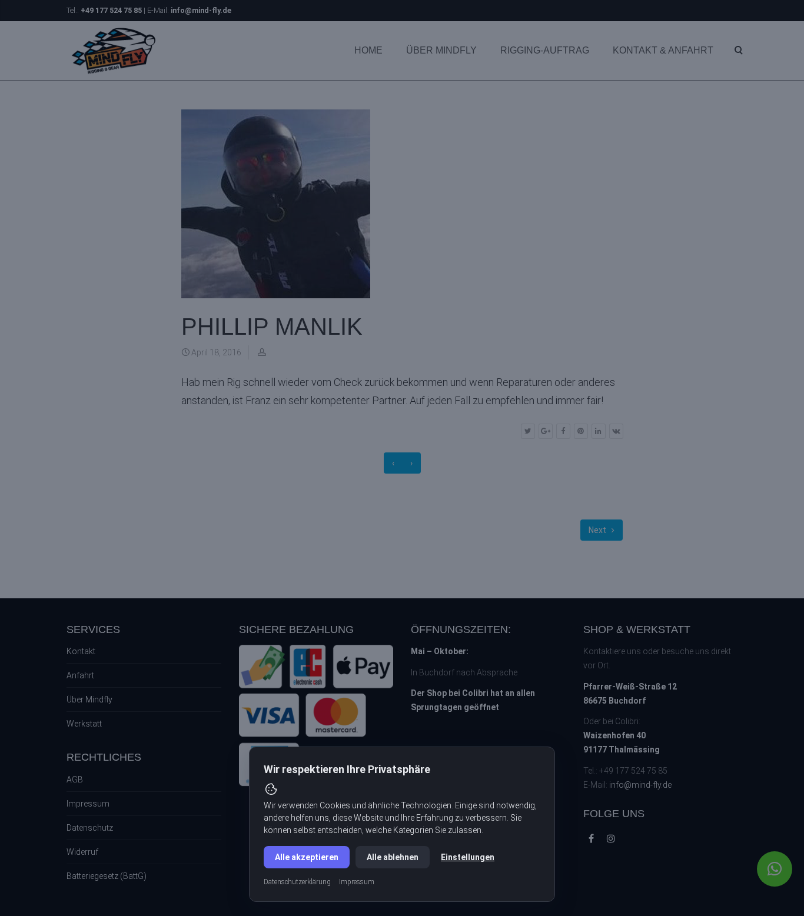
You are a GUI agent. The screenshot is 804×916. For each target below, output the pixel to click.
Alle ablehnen (392, 857)
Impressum (356, 882)
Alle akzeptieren (306, 857)
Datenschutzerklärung (297, 882)
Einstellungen (467, 857)
